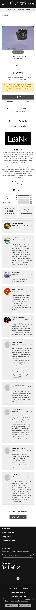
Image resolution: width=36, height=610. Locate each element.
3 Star (15, 199)
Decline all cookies (11, 605)
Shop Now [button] (27, 9)
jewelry (5, 15)
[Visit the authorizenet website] (18, 578)
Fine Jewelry (18, 184)
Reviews (18, 190)
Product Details (18, 121)
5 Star (15, 195)
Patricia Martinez (18, 385)
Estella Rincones (17, 342)
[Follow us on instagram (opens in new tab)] (13, 567)
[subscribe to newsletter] (31, 555)
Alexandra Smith (18, 289)
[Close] (33, 10)
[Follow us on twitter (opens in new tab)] (18, 567)
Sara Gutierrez (17, 238)
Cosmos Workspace (18, 318)
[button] (7, 4)
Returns (26, 101)
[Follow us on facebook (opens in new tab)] (8, 567)
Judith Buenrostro (18, 448)
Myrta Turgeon (17, 475)
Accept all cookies (24, 605)
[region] (18, 38)
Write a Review (18, 517)
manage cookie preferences (19, 601)
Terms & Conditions (18, 592)
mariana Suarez (17, 223)
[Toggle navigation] (3, 4)
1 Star (15, 203)
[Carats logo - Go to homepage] (18, 4)
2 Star (15, 201)
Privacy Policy (24, 588)
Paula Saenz (16, 272)
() (31, 195)
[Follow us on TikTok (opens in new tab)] (4, 567)
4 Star (15, 197)
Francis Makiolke (18, 409)
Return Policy (12, 588)
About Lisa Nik (18, 126)
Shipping (10, 101)
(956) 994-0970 (18, 58)
